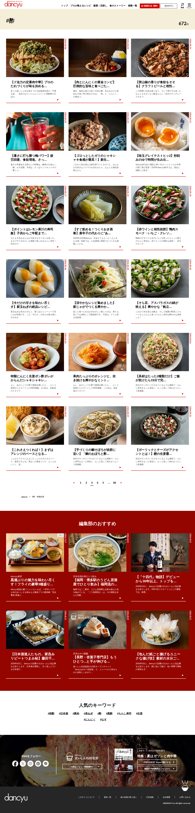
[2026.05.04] (97, 278)
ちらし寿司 (124, 713)
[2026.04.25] (35, 425)
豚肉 (76, 713)
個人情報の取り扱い (129, 797)
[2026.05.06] (35, 278)
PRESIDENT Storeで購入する (157, 762)
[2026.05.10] (160, 205)
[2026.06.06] (35, 58)
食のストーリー (118, 5)
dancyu (24, 497)
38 (114, 482)
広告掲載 (150, 797)
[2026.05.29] (35, 131)
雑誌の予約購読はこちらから (157, 769)
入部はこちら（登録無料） (82, 767)
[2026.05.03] (160, 278)
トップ (64, 5)
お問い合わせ (184, 797)
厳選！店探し (100, 5)
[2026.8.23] (97, 630)
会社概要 (166, 797)
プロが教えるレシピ (80, 5)
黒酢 (109, 713)
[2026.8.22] (97, 552)
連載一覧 (132, 5)
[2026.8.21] (35, 630)
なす (103, 719)
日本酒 (63, 713)
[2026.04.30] (97, 352)
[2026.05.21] (160, 131)
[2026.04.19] (97, 425)
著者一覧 (107, 797)
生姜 (139, 713)
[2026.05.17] (35, 205)
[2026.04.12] (160, 425)
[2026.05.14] (97, 205)
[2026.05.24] (97, 131)
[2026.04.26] (160, 352)
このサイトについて (86, 797)
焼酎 (51, 713)
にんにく (90, 719)
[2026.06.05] (97, 58)
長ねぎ (88, 713)
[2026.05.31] (160, 58)
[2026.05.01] (35, 352)
